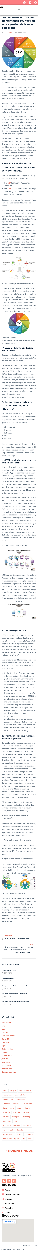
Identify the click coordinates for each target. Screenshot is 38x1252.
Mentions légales (29, 1245)
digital (5, 1108)
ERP (9, 183)
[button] (19, 10)
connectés (6, 1104)
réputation (20, 1130)
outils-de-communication (11, 1125)
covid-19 (16, 1104)
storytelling (29, 1134)
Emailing (5, 1052)
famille (27, 1108)
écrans (30, 1139)
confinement (20, 1099)
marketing (26, 1117)
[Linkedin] (29, 2)
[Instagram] (35, 2)
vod (23, 1139)
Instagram (16, 1117)
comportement (8, 1099)
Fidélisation (7, 1055)
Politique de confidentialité (12, 1249)
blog (3, 1029)
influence (6, 1117)
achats (5, 1091)
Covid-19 (5, 1039)
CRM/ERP (9, 32)
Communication (8, 1036)
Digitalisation (7, 1049)
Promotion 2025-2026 (9, 970)
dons (12, 1108)
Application (6, 1022)
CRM (10, 188)
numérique (7, 1121)
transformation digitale (11, 1139)
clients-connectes (25, 1091)
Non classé (6, 1065)
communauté (7, 1095)
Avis (3, 1026)
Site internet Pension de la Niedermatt (15, 994)
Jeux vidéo (6, 1059)
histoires (26, 1112)
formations (6, 1112)
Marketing (6, 1062)
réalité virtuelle (8, 1130)
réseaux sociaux (8, 1134)
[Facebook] (24, 2)
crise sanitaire (27, 1104)
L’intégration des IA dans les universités (15, 986)
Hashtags (16, 1112)
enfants (19, 1108)
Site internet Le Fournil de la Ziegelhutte (15, 1001)
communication (20, 1095)
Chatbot (5, 1032)
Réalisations (7, 1068)
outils (16, 1121)
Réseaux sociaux (9, 1072)
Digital (4, 1045)
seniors (19, 1134)
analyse (13, 1091)
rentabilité (27, 1125)
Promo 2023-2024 (8, 978)
